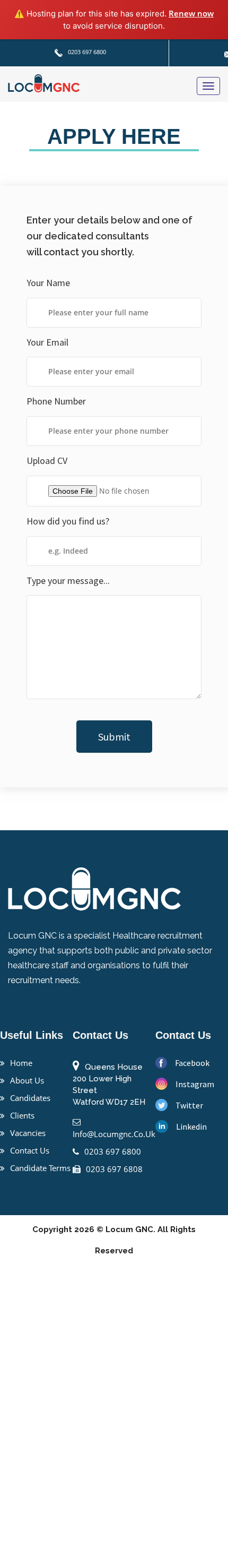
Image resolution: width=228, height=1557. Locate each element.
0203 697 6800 (86, 52)
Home (21, 1062)
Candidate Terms (40, 1168)
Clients (22, 1115)
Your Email (47, 342)
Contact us (29, 1150)
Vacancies (28, 1133)
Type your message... (68, 580)
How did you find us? (68, 521)
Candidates (30, 1098)
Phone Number (56, 401)
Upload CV (47, 460)
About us (27, 1080)
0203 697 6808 (114, 1169)
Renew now (191, 13)
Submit (114, 736)
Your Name (48, 283)
